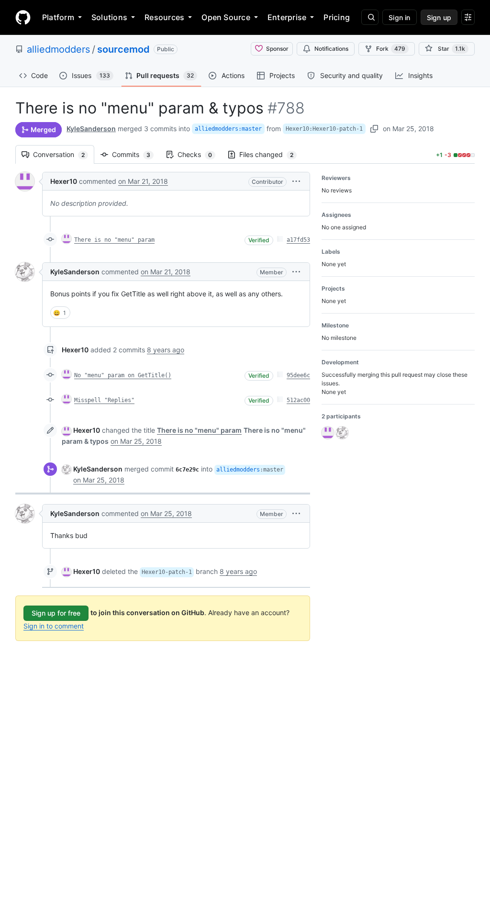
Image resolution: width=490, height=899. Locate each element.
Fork (390, 48)
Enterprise (286, 17)
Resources (164, 17)
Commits (136, 154)
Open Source (225, 17)
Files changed (271, 154)
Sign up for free (56, 613)
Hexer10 (63, 181)
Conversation (63, 154)
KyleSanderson (91, 128)
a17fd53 (298, 239)
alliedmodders (58, 49)
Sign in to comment (53, 626)
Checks (200, 154)
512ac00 (298, 400)
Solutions (109, 17)
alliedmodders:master (228, 128)
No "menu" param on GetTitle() (122, 375)
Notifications (331, 48)
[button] (296, 181)
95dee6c (298, 375)
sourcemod (123, 49)
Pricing (336, 17)
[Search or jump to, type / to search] (370, 17)
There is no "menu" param (114, 239)
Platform (58, 17)
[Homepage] (23, 17)
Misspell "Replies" (104, 400)
